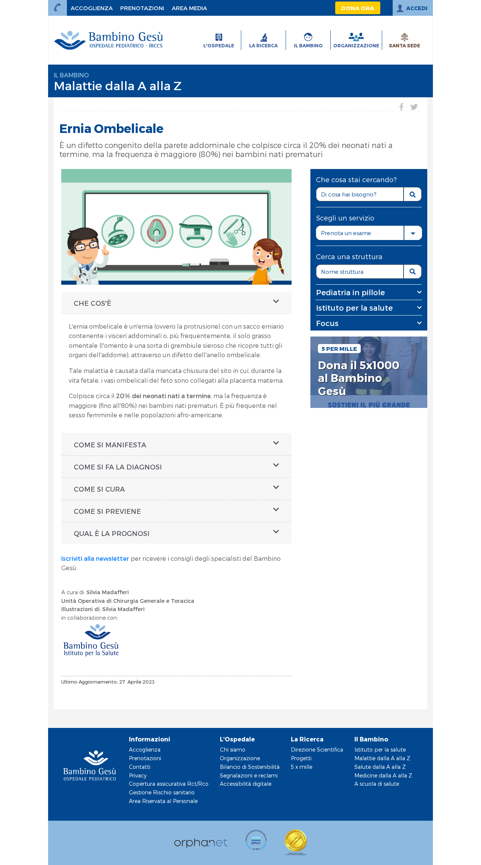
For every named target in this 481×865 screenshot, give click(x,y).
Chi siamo (232, 749)
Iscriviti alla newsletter (95, 558)
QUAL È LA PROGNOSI (112, 533)
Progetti (301, 758)
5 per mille (339, 348)
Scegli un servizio (345, 218)
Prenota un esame (346, 232)
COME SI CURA (99, 489)
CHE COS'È (92, 303)
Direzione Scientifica (317, 749)
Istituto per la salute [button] (354, 307)
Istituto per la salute (380, 749)
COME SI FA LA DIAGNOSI (118, 467)
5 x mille (301, 767)
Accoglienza (144, 749)
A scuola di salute (376, 783)
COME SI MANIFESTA (110, 444)
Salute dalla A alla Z (380, 767)
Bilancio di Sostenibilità (250, 767)
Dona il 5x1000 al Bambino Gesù (358, 378)
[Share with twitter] (414, 106)
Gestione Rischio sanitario (162, 792)
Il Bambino (71, 74)
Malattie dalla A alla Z (118, 85)
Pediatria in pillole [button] (350, 292)
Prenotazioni (145, 758)
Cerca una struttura (349, 256)
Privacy (138, 775)
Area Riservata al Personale (163, 801)
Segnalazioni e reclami (249, 775)
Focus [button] (327, 323)
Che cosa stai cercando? (356, 179)
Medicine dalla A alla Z (383, 775)
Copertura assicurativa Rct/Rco (169, 783)
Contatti (139, 767)
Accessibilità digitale (245, 783)
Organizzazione (240, 758)
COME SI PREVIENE (107, 511)
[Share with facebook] (401, 106)
